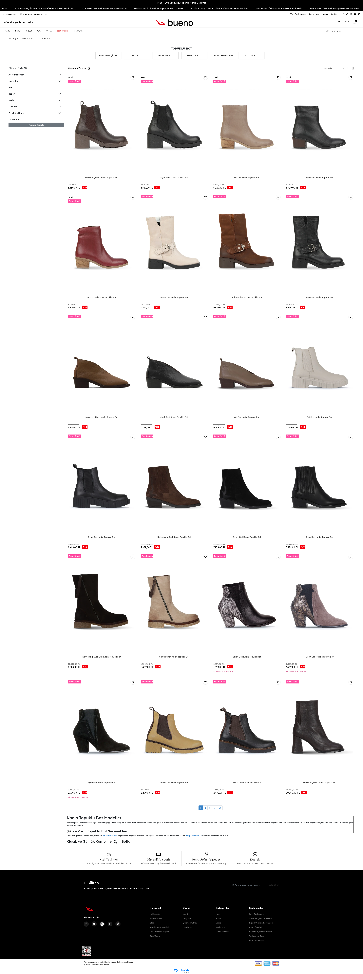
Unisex (219, 923)
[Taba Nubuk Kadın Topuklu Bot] (246, 245)
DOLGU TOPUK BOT (223, 55)
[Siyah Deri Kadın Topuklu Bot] (174, 125)
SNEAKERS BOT (166, 55)
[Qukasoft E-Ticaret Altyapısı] (181, 971)
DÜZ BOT (137, 55)
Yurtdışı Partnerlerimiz (160, 927)
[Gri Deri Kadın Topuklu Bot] (246, 125)
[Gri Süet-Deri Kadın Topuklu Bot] (174, 604)
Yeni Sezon (221, 927)
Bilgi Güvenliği (255, 927)
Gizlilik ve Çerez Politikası (260, 918)
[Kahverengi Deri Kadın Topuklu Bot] (101, 125)
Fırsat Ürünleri (62, 31)
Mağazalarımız (156, 918)
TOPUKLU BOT (194, 55)
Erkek (218, 918)
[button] (354, 22)
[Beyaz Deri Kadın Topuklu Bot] (174, 245)
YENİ (39, 31)
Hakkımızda (155, 914)
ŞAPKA (49, 31)
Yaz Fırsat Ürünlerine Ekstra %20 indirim (32, 8)
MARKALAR (78, 31)
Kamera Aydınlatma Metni (260, 931)
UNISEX (29, 31)
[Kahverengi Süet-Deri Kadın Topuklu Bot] (101, 604)
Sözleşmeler (256, 908)
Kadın (218, 914)
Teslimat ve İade (256, 936)
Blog (152, 923)
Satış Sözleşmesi (256, 914)
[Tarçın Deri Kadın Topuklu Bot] (174, 730)
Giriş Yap (187, 918)
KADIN (8, 31)
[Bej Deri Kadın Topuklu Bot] (319, 365)
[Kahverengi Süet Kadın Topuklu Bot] (174, 485)
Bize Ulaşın (155, 936)
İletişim (334, 14)
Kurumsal (155, 908)
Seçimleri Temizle (36, 125)
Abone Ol (274, 884)
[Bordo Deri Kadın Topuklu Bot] (101, 245)
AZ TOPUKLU (251, 55)
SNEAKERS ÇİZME (108, 55)
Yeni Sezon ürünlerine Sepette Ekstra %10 (87, 8)
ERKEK (18, 31)
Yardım (325, 14)
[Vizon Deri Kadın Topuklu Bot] (319, 604)
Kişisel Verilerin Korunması (261, 923)
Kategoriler (222, 908)
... (214, 808)
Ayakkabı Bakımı (256, 940)
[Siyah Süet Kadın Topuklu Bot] (246, 485)
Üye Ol (186, 914)
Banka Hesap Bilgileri (159, 931)
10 (220, 808)
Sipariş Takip (313, 14)
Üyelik (186, 908)
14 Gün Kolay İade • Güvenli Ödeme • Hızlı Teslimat (148, 8)
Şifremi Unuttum (190, 923)
